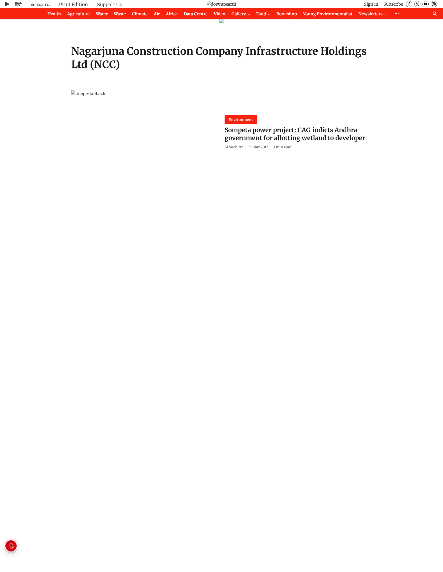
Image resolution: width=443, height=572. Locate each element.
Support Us (109, 4)
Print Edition (73, 4)
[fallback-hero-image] (144, 131)
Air (157, 13)
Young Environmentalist (327, 13)
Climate (140, 13)
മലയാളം (40, 4)
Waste (120, 13)
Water (102, 13)
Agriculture (78, 13)
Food (261, 13)
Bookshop (286, 13)
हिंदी (18, 4)
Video (219, 13)
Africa (172, 13)
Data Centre (196, 13)
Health (54, 13)
